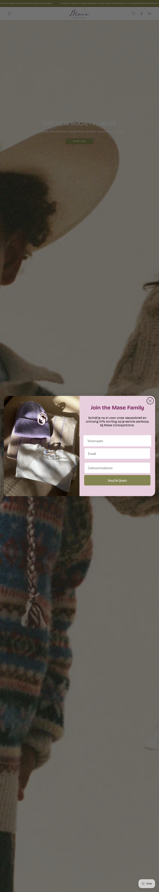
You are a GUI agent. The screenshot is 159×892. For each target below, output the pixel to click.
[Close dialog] (150, 400)
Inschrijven (117, 480)
